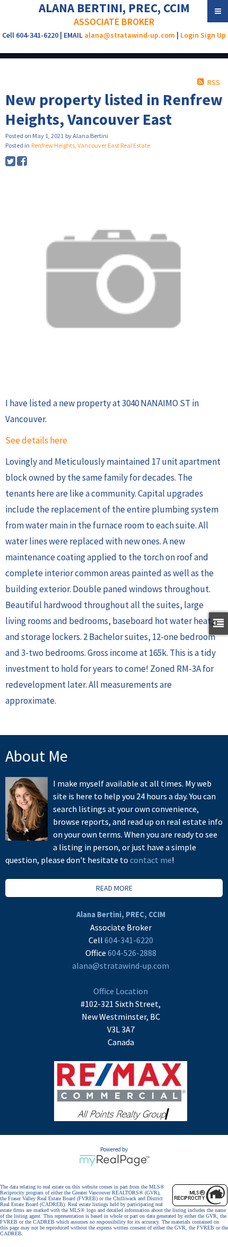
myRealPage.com (114, 1160)
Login (189, 35)
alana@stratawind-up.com (129, 35)
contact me (151, 860)
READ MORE (114, 888)
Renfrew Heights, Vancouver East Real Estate (90, 145)
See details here (36, 440)
